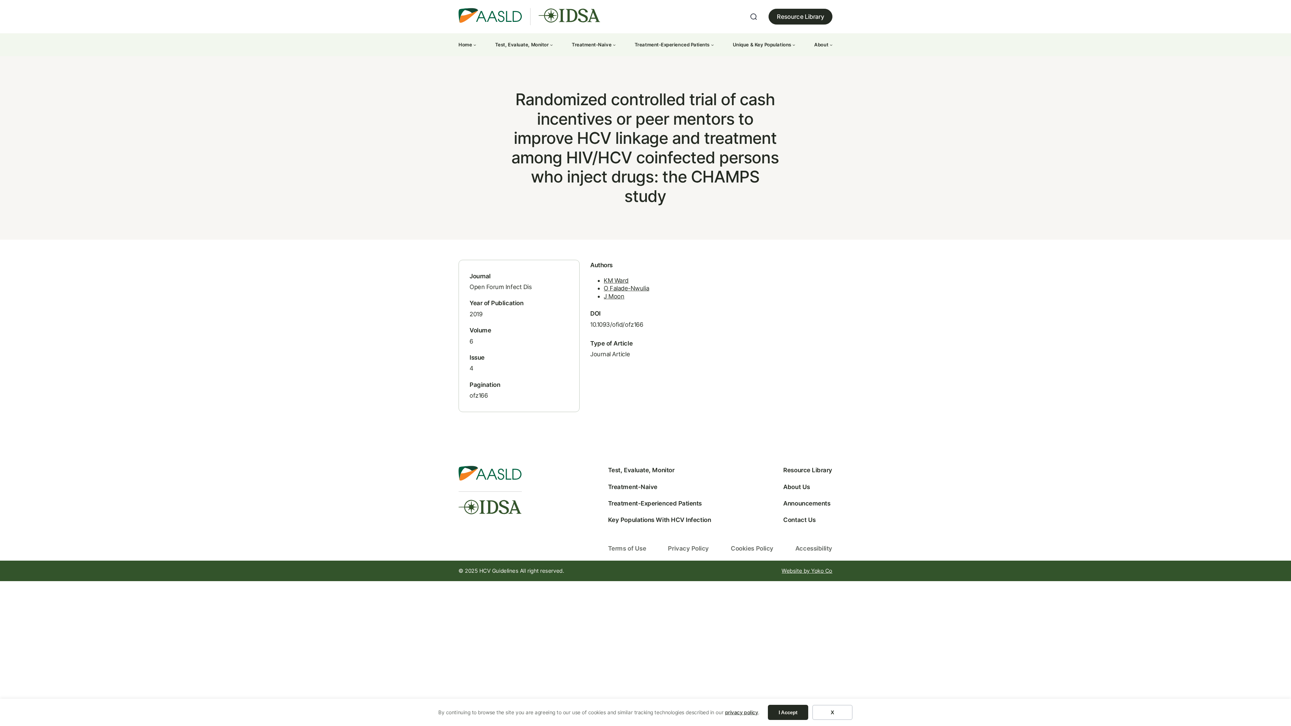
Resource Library (800, 16)
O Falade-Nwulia (626, 288)
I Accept (788, 712)
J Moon (614, 296)
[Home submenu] (474, 44)
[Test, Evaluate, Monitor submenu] (551, 44)
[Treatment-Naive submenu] (614, 44)
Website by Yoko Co (807, 570)
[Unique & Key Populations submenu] (793, 44)
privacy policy (741, 712)
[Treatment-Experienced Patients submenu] (712, 44)
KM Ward (616, 280)
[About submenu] (831, 44)
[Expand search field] (754, 17)
